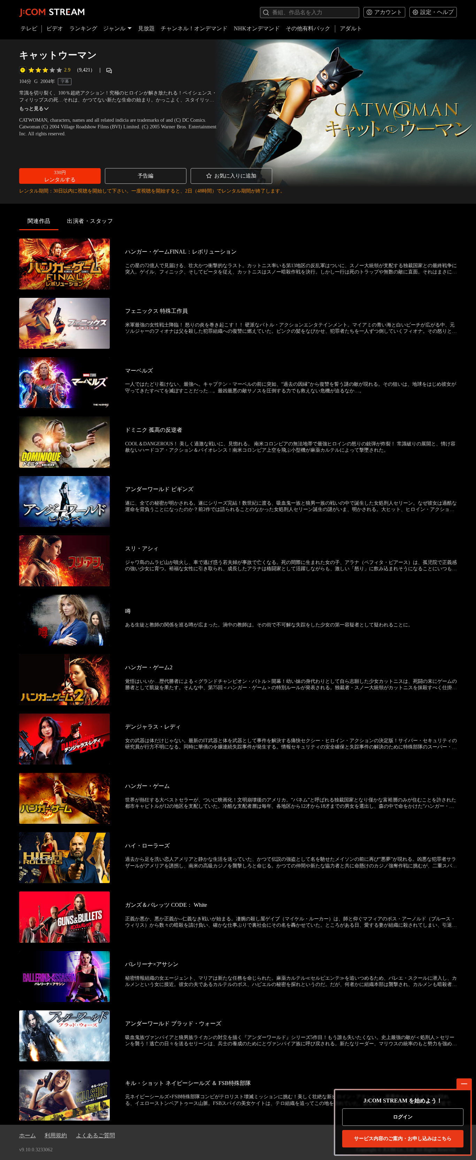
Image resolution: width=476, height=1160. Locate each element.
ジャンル (114, 28)
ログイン (403, 1117)
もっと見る (31, 108)
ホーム (27, 1135)
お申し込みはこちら (403, 1138)
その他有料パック (308, 28)
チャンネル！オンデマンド (194, 28)
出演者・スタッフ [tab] (90, 221)
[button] (60, 176)
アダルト (351, 28)
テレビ (29, 28)
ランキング (83, 28)
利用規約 (56, 1135)
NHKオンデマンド (257, 28)
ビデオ (54, 28)
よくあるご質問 (95, 1135)
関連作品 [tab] (39, 221)
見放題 (146, 28)
